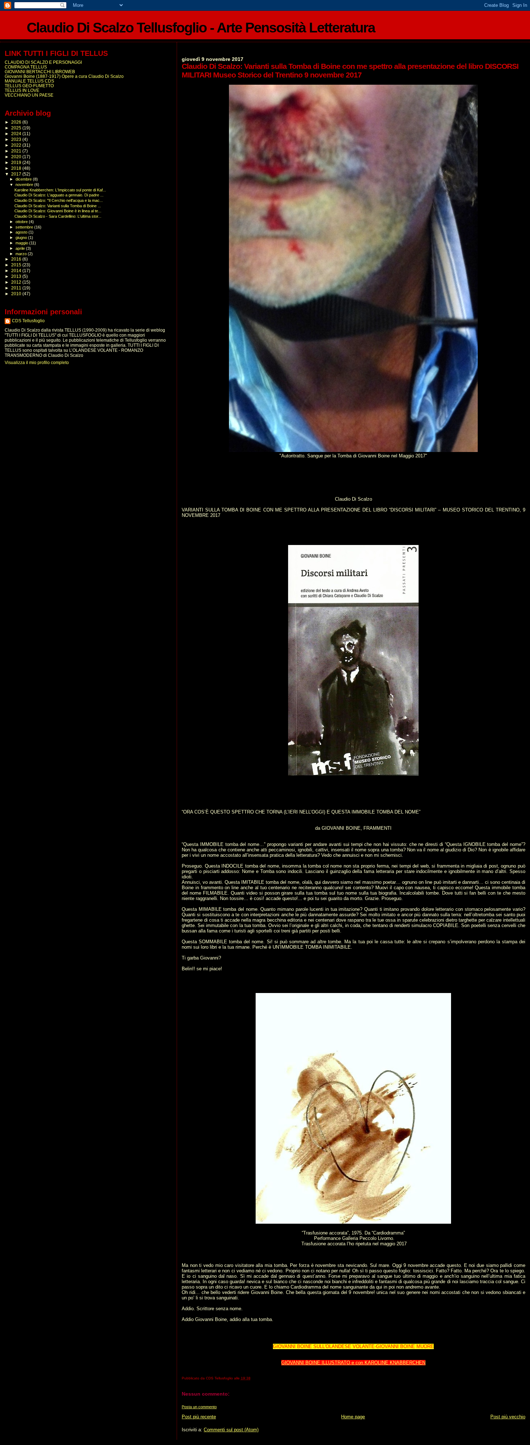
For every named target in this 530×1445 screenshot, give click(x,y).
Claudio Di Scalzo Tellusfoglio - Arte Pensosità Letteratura (201, 27)
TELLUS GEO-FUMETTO (29, 85)
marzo (22, 254)
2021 (16, 151)
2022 (16, 145)
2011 (16, 287)
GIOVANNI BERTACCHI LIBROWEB (40, 71)
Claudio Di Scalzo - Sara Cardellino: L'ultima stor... (57, 216)
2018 (16, 168)
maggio (22, 243)
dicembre (24, 179)
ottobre (22, 222)
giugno (22, 237)
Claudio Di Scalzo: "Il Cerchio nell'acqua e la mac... (58, 200)
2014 (16, 270)
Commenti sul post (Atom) (231, 1429)
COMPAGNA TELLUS (26, 67)
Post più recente (199, 1416)
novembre (25, 184)
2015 (16, 264)
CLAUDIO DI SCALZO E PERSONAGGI (43, 62)
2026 (16, 122)
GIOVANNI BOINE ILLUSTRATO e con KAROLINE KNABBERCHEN (353, 1362)
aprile (21, 248)
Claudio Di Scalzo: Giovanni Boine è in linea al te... (57, 211)
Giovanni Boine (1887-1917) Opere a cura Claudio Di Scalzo (64, 76)
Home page (353, 1416)
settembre (25, 227)
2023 (16, 139)
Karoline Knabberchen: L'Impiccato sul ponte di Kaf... (60, 190)
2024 (16, 133)
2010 (16, 293)
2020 (16, 156)
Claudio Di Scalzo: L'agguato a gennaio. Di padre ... (58, 195)
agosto (22, 232)
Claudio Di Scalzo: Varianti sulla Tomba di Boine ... (57, 206)
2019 (16, 162)
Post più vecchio (507, 1416)
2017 (16, 174)
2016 (16, 259)
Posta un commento (199, 1407)
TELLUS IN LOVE (22, 90)
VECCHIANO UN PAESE (29, 95)
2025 (16, 127)
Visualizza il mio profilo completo (37, 362)
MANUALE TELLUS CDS (29, 81)
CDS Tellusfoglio (28, 320)
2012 (16, 282)
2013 (16, 276)
